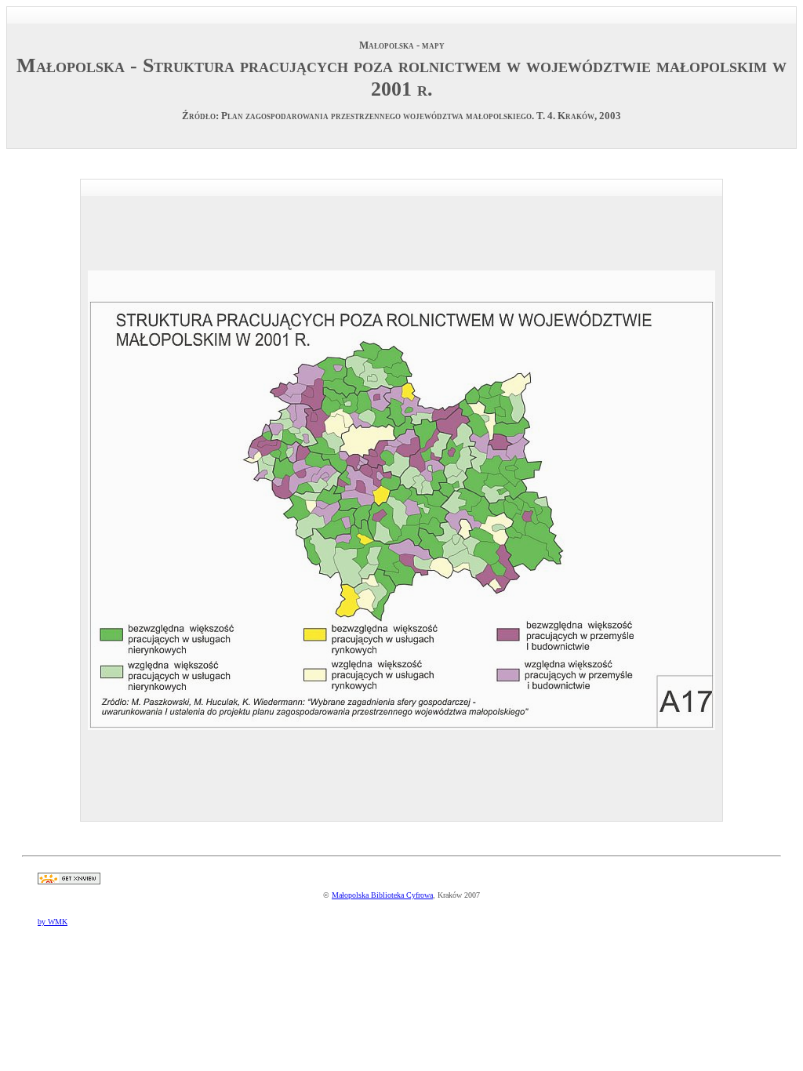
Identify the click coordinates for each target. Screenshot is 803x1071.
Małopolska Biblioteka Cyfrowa (382, 895)
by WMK (52, 921)
